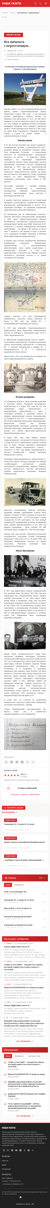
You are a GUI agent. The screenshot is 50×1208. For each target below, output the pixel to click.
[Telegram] (11, 762)
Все (40, 878)
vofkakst (9, 943)
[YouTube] (16, 1150)
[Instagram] (4, 1150)
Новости (5, 1161)
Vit (7, 1018)
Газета (12, 13)
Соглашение (6, 1169)
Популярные (19, 885)
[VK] (22, 762)
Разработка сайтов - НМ (25, 1204)
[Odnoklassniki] (24, 1150)
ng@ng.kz (9, 1178)
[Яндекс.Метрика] (25, 1198)
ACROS (8, 984)
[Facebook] (17, 762)
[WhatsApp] (6, 762)
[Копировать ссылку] (33, 762)
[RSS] (33, 1150)
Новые (8, 885)
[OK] (27, 762)
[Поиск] (35, 3)
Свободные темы (34, 1056)
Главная (5, 13)
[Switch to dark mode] (40, 3)
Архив (4, 1165)
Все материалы (8, 812)
